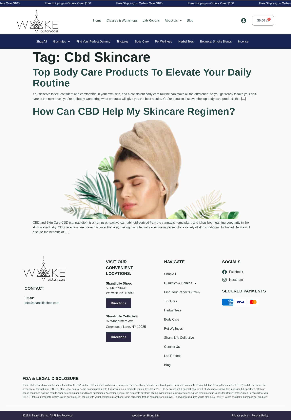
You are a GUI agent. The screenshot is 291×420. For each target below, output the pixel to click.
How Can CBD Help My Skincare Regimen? (134, 111)
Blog (190, 20)
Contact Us (172, 346)
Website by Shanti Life (146, 415)
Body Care (142, 41)
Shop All (41, 41)
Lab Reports (151, 20)
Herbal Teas (186, 41)
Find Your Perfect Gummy (93, 41)
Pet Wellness (163, 41)
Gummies (59, 41)
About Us (171, 20)
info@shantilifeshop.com (42, 303)
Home (97, 20)
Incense (243, 41)
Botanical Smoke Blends (216, 41)
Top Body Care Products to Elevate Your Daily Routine (142, 78)
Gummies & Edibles (178, 283)
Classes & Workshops (122, 20)
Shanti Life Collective (179, 337)
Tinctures (122, 41)
